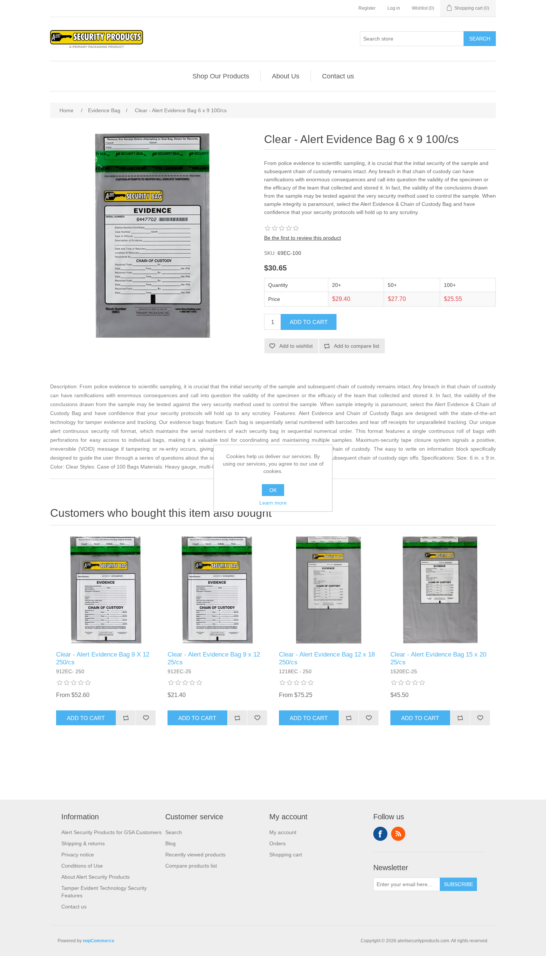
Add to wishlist (296, 346)
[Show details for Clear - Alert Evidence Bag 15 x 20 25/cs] (440, 590)
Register (367, 8)
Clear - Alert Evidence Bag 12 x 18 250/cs (327, 658)
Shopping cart (285, 855)
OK (273, 490)
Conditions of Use (82, 866)
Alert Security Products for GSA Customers (111, 832)
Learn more (273, 503)
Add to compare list (356, 346)
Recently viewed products (195, 855)
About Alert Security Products (95, 877)
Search (479, 39)
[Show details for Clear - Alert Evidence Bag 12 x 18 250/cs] (328, 590)
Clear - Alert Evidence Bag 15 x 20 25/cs (438, 658)
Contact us (338, 76)
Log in (393, 8)
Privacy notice (77, 855)
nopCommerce (98, 940)
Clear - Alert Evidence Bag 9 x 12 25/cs (214, 658)
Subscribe (458, 884)
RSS (398, 834)
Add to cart (309, 322)
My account (282, 832)
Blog (170, 843)
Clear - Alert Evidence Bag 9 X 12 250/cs (102, 658)
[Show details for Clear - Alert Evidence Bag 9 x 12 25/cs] (217, 590)
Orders (277, 843)
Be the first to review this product (302, 238)
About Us (285, 76)
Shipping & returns (83, 843)
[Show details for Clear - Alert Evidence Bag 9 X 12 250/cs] (105, 590)
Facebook (380, 834)
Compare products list (191, 866)
